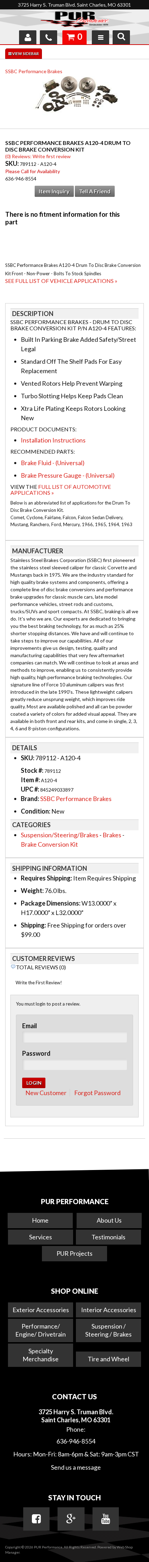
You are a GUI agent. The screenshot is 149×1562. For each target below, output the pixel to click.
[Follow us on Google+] (71, 1519)
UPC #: (30, 789)
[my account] (27, 37)
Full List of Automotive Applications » (60, 489)
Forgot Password (97, 1093)
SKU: (12, 163)
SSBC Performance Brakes (33, 71)
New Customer (46, 1093)
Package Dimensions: (50, 903)
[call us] (48, 37)
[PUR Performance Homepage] (74, 20)
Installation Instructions (53, 440)
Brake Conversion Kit (49, 844)
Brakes (112, 835)
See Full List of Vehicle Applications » (61, 280)
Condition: (35, 811)
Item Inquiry (54, 191)
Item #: (31, 780)
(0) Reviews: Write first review (38, 156)
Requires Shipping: (46, 878)
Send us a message (76, 1467)
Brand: (30, 798)
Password (36, 1053)
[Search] (121, 37)
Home (40, 1220)
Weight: (32, 890)
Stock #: (32, 770)
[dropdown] (100, 37)
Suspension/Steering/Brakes (59, 835)
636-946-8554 (75, 1441)
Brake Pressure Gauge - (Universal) (68, 475)
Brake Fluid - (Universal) (53, 463)
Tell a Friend (95, 191)
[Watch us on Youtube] (106, 1519)
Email (29, 1026)
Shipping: (33, 925)
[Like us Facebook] (36, 1519)
